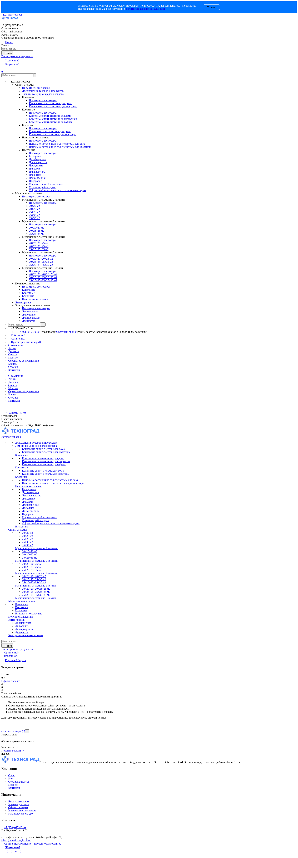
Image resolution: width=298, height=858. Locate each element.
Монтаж (13, 357)
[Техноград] (20, 762)
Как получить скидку (20, 813)
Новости (13, 784)
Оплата (12, 354)
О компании (15, 345)
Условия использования (22, 810)
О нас (11, 775)
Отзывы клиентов (18, 781)
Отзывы (13, 366)
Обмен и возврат (18, 807)
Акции (12, 348)
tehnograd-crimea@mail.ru (16, 840)
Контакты (14, 370)
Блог (11, 778)
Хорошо (211, 7)
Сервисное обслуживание (23, 360)
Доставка (13, 351)
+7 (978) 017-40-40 (28, 331)
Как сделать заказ (18, 801)
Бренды (12, 363)
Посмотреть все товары (36, 87)
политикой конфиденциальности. (146, 8)
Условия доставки (18, 804)
